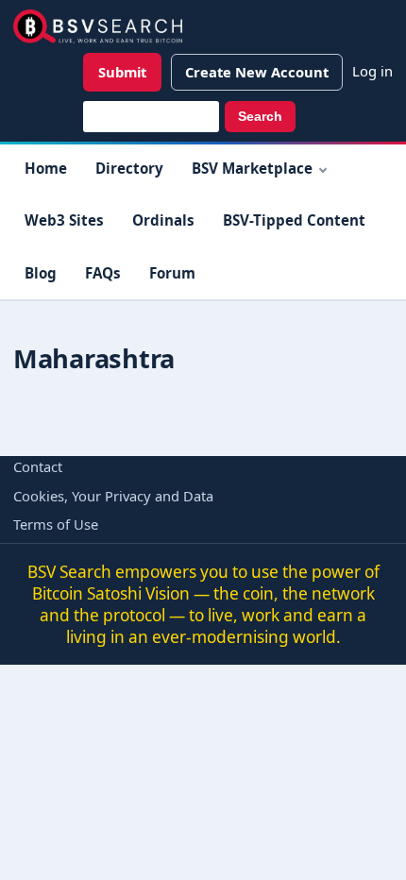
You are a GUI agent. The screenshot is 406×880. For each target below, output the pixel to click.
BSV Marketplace (252, 168)
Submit (122, 71)
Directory (129, 168)
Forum (172, 272)
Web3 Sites (64, 220)
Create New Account (257, 71)
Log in (372, 70)
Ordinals (163, 220)
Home (46, 168)
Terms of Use (55, 524)
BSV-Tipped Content (294, 220)
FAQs (103, 272)
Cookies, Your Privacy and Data (113, 495)
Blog (41, 272)
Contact (37, 466)
